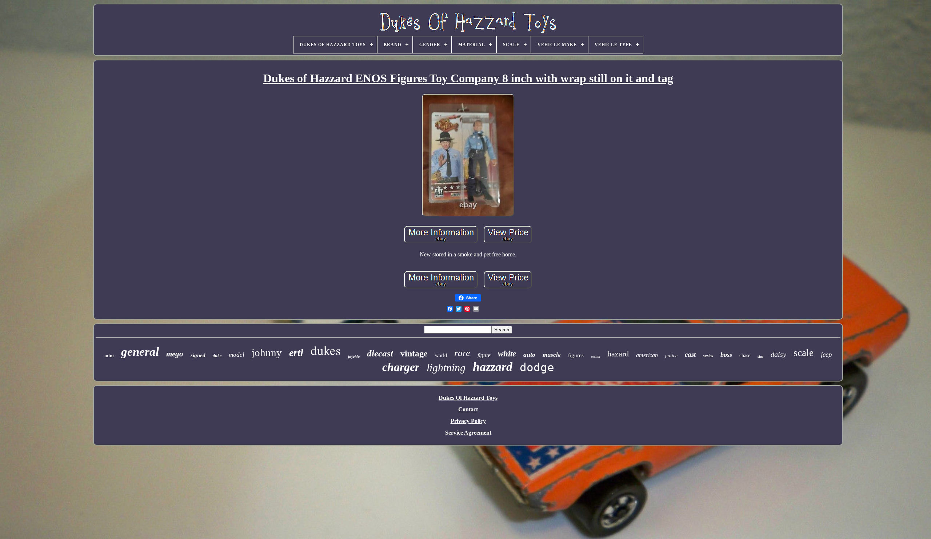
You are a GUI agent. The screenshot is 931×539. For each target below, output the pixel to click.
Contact (468, 409)
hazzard (492, 367)
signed (198, 355)
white (507, 353)
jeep (826, 354)
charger (400, 367)
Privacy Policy (468, 421)
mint (109, 355)
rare (462, 353)
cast (690, 354)
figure (484, 355)
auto (529, 354)
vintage (414, 353)
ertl (296, 352)
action (595, 357)
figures (576, 355)
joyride (354, 356)
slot (760, 356)
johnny (267, 352)
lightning (446, 368)
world (441, 355)
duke (217, 355)
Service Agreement (468, 433)
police (671, 355)
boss (726, 354)
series (708, 355)
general (140, 351)
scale (804, 352)
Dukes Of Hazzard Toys (468, 398)
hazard (618, 353)
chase (744, 355)
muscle (552, 354)
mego (174, 354)
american (647, 355)
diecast (380, 353)
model (236, 354)
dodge (537, 367)
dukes (326, 350)
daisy (778, 354)
